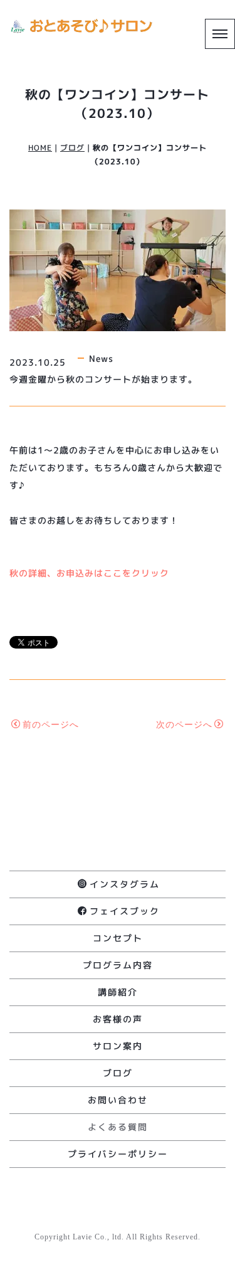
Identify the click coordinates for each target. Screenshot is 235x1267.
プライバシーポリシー (118, 1154)
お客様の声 (118, 1019)
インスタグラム (125, 884)
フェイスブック (125, 911)
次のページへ (184, 724)
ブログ (72, 147)
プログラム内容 (118, 965)
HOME (40, 147)
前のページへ (51, 724)
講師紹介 (118, 992)
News (101, 358)
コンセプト (118, 938)
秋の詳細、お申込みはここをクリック (89, 573)
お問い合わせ (118, 1100)
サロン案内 (118, 1046)
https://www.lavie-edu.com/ (118, 1250)
